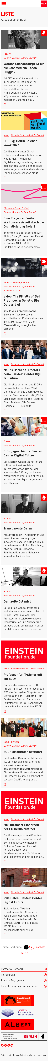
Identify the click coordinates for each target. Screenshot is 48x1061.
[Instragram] (8, 1045)
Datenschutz (6, 1055)
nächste (40, 947)
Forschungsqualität (20, 282)
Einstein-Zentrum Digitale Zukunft (20, 58)
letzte (24, 953)
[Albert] (24, 1024)
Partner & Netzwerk (12, 969)
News (6, 135)
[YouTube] (11, 1045)
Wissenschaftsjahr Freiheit (16, 208)
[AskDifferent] (24, 1000)
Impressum (41, 1055)
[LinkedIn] (5, 1045)
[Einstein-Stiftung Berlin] (44, 4)
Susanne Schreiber (13, 290)
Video (6, 282)
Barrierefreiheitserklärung (24, 1055)
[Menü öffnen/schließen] (3, 3)
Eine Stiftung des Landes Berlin (19, 986)
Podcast (7, 54)
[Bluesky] (2, 1045)
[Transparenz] (24, 1012)
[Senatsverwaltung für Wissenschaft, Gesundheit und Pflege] (24, 1036)
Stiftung (15, 742)
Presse (7, 441)
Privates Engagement (13, 980)
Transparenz (8, 974)
